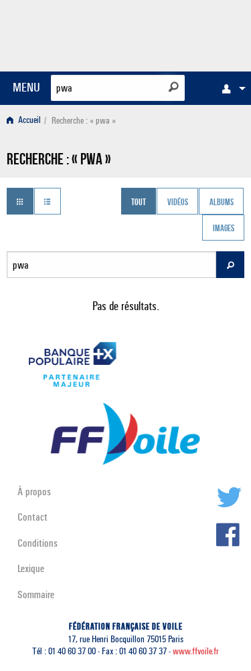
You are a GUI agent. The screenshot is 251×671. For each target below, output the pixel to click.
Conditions (37, 543)
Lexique (30, 568)
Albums (222, 202)
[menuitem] (230, 88)
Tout (138, 202)
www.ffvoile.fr (196, 651)
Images (223, 229)
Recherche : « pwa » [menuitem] (84, 120)
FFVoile (181, 33)
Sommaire (35, 594)
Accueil (28, 120)
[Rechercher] (174, 87)
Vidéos (177, 202)
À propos (34, 491)
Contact (32, 517)
